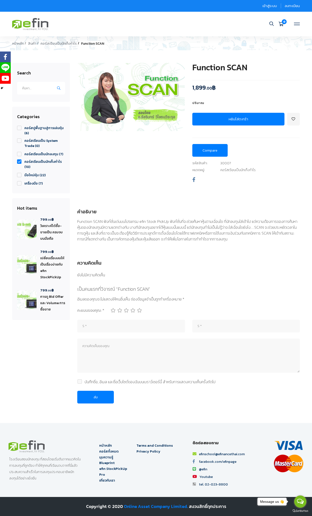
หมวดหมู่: (198, 170)
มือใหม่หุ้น (35, 175)
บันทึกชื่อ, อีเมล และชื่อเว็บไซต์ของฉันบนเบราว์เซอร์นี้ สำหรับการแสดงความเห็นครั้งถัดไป (150, 382)
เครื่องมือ (33, 183)
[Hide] (2, 88)
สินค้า (32, 43)
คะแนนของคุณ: (90, 310)
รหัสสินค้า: (199, 163)
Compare (210, 150)
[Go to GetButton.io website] (300, 511)
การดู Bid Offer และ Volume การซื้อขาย (52, 303)
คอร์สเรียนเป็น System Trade (41, 143)
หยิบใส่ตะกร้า (238, 119)
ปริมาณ (198, 103)
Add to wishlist (293, 119)
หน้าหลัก (18, 43)
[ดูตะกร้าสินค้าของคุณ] (282, 24)
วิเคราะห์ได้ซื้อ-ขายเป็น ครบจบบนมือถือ (51, 232)
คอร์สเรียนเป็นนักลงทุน (43, 154)
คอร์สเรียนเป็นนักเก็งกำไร (58, 43)
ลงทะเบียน (292, 6)
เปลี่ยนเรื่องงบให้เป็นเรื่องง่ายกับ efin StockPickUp (52, 268)
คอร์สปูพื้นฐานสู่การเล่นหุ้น (44, 130)
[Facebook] (194, 179)
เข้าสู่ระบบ (270, 6)
